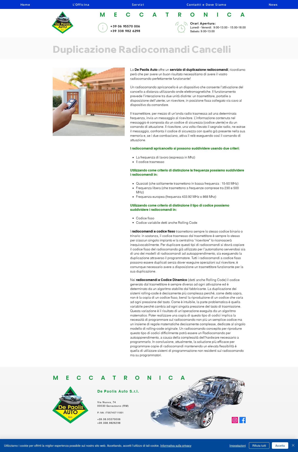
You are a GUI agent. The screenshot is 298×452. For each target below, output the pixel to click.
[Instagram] (235, 420)
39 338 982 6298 (126, 31)
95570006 (114, 419)
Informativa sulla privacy (175, 445)
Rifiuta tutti (259, 445)
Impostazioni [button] (237, 445)
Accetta (280, 445)
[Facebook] (242, 420)
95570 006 (131, 26)
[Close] (293, 445)
